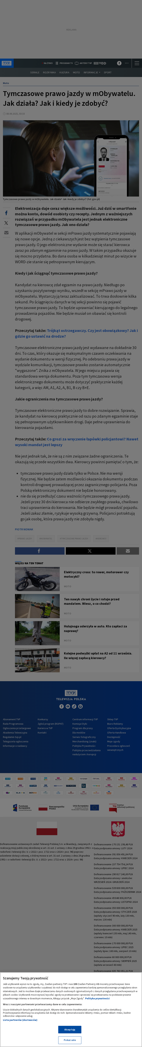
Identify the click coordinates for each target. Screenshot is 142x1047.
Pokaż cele (70, 1040)
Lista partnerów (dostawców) (20, 1020)
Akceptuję (69, 1029)
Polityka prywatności (97, 998)
